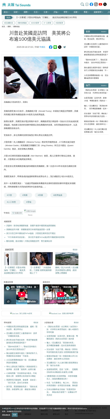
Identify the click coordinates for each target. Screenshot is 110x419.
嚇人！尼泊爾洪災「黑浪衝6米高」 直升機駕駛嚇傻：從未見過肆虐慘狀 (96, 107)
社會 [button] (46, 12)
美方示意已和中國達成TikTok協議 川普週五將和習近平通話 (30, 233)
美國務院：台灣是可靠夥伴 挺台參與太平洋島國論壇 (39, 17)
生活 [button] (36, 12)
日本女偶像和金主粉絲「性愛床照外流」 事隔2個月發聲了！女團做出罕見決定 (62, 392)
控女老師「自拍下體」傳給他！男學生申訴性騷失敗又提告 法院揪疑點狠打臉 (96, 115)
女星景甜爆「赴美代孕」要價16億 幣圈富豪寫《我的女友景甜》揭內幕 (95, 99)
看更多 (75, 250)
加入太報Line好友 (25, 313)
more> (104, 31)
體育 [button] (66, 12)
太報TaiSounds (17, 4)
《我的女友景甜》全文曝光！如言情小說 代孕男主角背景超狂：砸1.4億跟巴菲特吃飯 (63, 329)
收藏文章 (18, 213)
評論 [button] (56, 12)
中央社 (42, 47)
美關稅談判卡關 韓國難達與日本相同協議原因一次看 (28, 229)
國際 (9, 27)
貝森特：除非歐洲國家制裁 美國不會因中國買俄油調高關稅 (31, 225)
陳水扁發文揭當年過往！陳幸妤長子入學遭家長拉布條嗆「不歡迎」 (96, 69)
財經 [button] (16, 12)
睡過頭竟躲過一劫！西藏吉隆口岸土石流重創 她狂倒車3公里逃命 (96, 123)
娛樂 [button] (76, 12)
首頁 (3, 27)
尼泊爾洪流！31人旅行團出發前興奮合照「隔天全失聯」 (95, 130)
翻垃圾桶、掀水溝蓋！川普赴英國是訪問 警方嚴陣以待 (29, 241)
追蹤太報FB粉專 (67, 313)
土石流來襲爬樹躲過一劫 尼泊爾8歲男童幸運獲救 (96, 76)
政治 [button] (6, 12)
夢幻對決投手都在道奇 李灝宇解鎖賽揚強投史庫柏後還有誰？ (96, 53)
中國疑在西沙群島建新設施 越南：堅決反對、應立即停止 (96, 37)
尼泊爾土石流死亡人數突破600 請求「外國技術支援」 (96, 45)
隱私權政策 (6, 415)
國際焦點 (16, 27)
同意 (14, 415)
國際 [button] (26, 12)
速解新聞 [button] (97, 12)
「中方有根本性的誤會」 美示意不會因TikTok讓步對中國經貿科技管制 (35, 237)
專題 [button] (86, 12)
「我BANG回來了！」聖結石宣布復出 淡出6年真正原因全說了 (96, 61)
